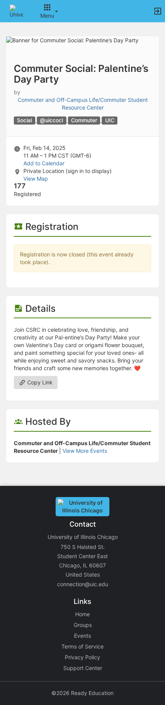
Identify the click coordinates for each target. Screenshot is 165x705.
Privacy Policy (82, 657)
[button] (16, 10)
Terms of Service (82, 646)
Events (82, 635)
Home (82, 614)
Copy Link (39, 382)
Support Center (82, 668)
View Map (35, 178)
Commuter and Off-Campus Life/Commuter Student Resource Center (83, 103)
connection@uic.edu (82, 584)
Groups (83, 625)
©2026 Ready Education (82, 693)
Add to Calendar (43, 163)
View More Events (85, 450)
